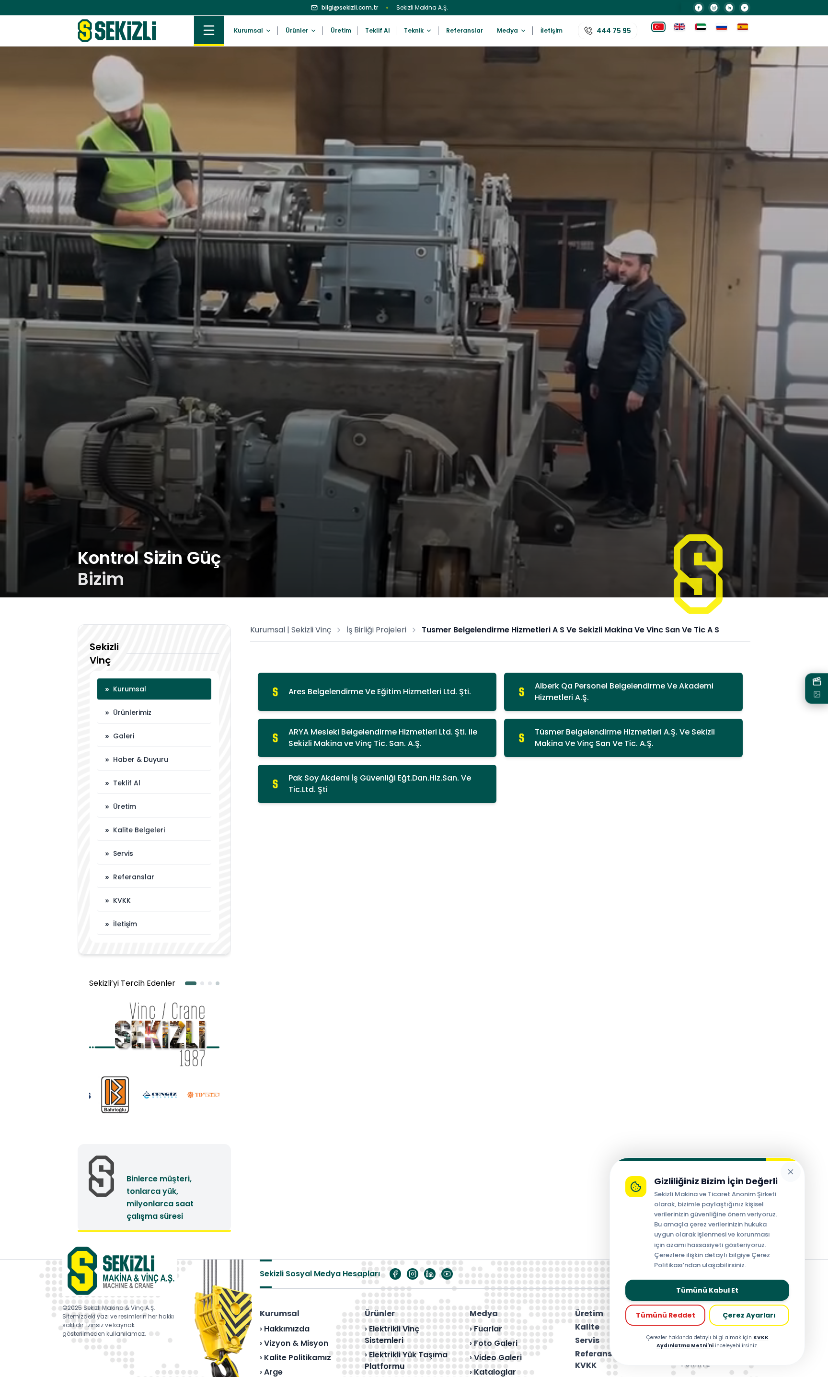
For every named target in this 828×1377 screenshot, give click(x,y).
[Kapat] (791, 1172)
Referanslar (464, 30)
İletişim (551, 30)
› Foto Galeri (494, 1343)
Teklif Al (377, 30)
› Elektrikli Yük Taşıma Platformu (406, 1360)
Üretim (341, 30)
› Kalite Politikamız (295, 1357)
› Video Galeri (496, 1357)
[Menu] (209, 30)
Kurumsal (125, 689)
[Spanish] (742, 30)
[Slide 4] (217, 983)
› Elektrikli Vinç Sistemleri (392, 1334)
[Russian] (721, 30)
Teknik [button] (414, 30)
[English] (679, 30)
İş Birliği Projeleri (376, 629)
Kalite (587, 1326)
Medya (484, 1313)
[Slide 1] (187, 983)
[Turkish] (658, 30)
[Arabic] (700, 30)
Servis (119, 853)
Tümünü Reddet (665, 1315)
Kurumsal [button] (248, 30)
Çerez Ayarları (749, 1315)
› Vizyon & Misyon (294, 1343)
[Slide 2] (198, 983)
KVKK (118, 900)
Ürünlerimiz (128, 712)
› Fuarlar (486, 1328)
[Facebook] (698, 7)
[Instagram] (714, 7)
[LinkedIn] (729, 7)
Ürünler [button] (297, 30)
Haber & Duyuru (136, 759)
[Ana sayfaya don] (117, 30)
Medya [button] (507, 30)
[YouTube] (744, 7)
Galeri (119, 736)
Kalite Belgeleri (135, 830)
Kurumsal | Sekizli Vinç (290, 629)
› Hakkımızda (285, 1328)
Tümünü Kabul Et (707, 1290)
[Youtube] (447, 1273)
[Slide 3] (210, 983)
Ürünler (380, 1313)
